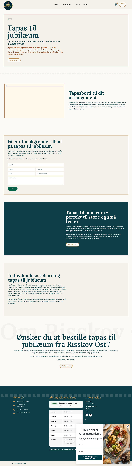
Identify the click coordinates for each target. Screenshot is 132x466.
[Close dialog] (127, 426)
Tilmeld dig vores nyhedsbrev (89, 457)
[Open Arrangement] (72, 4)
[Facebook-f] (86, 415)
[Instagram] (90, 415)
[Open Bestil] (59, 4)
